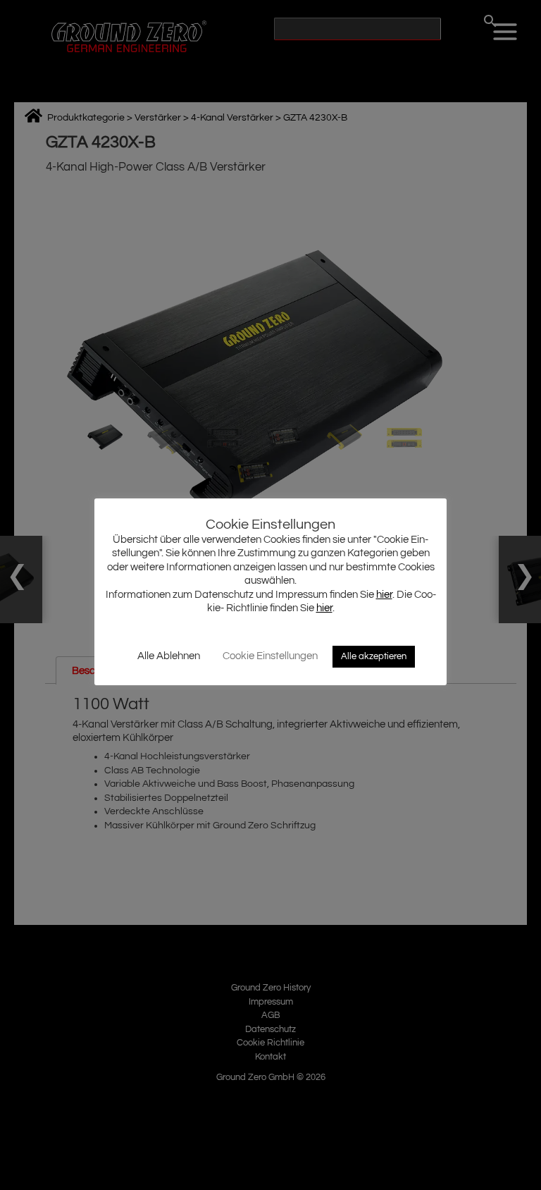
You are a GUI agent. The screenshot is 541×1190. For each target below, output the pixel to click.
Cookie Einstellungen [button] (270, 656)
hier (384, 594)
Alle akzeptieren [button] (373, 656)
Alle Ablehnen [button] (168, 656)
